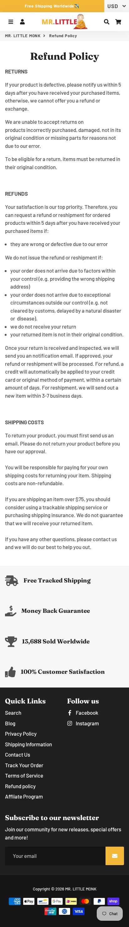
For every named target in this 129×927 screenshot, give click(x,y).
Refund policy (20, 786)
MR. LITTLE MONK (23, 35)
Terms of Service (24, 775)
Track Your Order (24, 765)
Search (13, 712)
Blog (10, 723)
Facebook (86, 712)
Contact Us (17, 754)
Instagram (87, 723)
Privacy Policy (21, 733)
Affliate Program (24, 796)
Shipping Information (28, 744)
